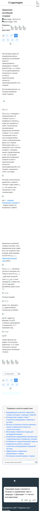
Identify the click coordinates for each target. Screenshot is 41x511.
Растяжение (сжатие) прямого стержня (20, 456)
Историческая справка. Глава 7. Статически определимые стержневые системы (20, 419)
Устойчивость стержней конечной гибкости (22, 441)
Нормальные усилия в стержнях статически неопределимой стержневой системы (21, 446)
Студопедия (15, 2)
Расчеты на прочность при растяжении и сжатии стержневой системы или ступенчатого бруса (21, 427)
